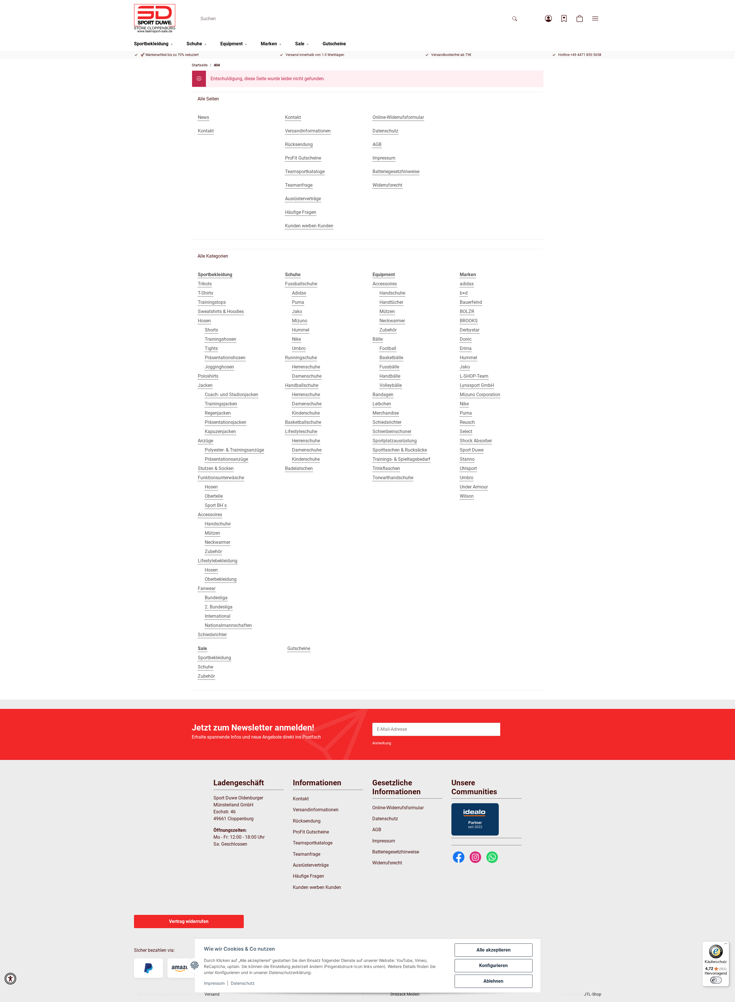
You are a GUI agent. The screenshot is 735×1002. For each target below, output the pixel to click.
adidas (467, 283)
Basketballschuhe (303, 422)
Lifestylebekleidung (217, 560)
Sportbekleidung (214, 657)
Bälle (378, 339)
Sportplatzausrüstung (395, 440)
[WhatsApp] (492, 857)
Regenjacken (218, 413)
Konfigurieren (493, 965)
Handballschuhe (301, 385)
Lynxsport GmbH (477, 385)
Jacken (205, 385)
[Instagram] (475, 857)
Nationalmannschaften (228, 625)
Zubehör (213, 551)
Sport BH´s (216, 505)
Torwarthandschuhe (393, 477)
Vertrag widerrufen (189, 921)
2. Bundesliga (218, 607)
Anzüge (205, 440)
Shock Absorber (476, 440)
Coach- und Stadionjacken (231, 394)
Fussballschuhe (301, 283)
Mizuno (299, 320)
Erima (466, 348)
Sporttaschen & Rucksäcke (400, 450)
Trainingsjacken (221, 404)
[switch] (716, 980)
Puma (298, 302)
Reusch (467, 422)
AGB (376, 829)
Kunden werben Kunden (317, 887)
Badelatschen (299, 468)
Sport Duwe (471, 450)
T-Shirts (205, 293)
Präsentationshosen (225, 357)
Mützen (212, 533)
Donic (466, 339)
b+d (464, 293)
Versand (211, 994)
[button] (548, 18)
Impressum (214, 983)
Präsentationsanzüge (226, 459)
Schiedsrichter (212, 634)
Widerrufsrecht (387, 863)
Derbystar (469, 330)
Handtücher (391, 302)
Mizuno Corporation (480, 394)
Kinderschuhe (306, 413)
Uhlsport (468, 468)
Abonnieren (522, 729)
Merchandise (386, 413)
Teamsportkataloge (312, 843)
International (217, 616)
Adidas (299, 293)
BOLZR (467, 311)
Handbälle (389, 376)
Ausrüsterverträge (311, 865)
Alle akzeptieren (494, 950)
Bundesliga (216, 597)
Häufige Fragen (308, 876)
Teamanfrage (306, 854)
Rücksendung (307, 821)
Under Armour (474, 487)
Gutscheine (298, 648)
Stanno (467, 459)
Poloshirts (208, 376)
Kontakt (301, 798)
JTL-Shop (592, 994)
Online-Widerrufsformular (398, 807)
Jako (297, 311)
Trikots (205, 283)
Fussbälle (389, 367)
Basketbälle (391, 357)
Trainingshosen (220, 339)
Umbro (299, 348)
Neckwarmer (217, 542)
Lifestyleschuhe (301, 431)
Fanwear (206, 588)
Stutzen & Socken (216, 468)
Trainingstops (212, 302)
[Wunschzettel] (564, 18)
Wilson (467, 496)
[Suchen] (515, 18)
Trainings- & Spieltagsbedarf (401, 459)
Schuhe (205, 667)
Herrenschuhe (306, 367)
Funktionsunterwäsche (221, 477)
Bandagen (383, 394)
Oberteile (214, 496)
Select (466, 431)
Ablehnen (493, 981)
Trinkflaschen (386, 468)
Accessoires (210, 514)
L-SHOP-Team (474, 376)
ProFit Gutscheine (311, 832)
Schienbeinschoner (392, 431)
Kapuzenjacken (220, 431)
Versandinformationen (315, 809)
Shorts (211, 330)
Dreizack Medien (405, 994)
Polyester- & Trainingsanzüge (234, 450)
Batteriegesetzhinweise (395, 852)
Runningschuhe (301, 357)
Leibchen (382, 404)
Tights (211, 348)
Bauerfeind (471, 302)
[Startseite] (154, 18)
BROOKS (469, 320)
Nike (296, 339)
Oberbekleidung (221, 579)
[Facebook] (458, 857)
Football (387, 348)
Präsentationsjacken (225, 422)
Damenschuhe (306, 376)
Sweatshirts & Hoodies (221, 311)
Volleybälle (390, 385)
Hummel (300, 330)
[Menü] (725, 944)
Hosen (204, 320)
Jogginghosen (219, 367)
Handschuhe (217, 524)
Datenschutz (243, 983)
